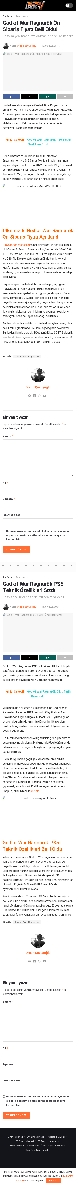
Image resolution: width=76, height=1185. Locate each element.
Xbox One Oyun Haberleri (37, 1150)
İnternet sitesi (12, 514)
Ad (5, 482)
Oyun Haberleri (22, 16)
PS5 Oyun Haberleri (47, 1141)
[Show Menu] (4, 5)
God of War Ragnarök (27, 356)
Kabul (53, 1180)
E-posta (9, 499)
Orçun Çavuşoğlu (26, 46)
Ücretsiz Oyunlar (56, 1137)
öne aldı (35, 791)
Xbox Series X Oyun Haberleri (25, 1145)
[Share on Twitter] (29, 96)
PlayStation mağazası (16, 245)
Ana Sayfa (8, 16)
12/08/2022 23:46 (51, 46)
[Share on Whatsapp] (47, 96)
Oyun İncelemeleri (36, 1137)
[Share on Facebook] (11, 96)
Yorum (8, 436)
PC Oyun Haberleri (25, 1141)
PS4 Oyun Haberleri (53, 1145)
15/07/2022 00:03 (51, 607)
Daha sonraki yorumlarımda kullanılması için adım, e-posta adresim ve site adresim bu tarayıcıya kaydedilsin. (38, 535)
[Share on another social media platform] (65, 96)
